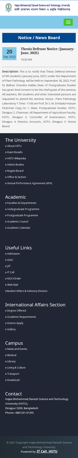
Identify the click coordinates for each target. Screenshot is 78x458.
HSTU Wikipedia (16, 158)
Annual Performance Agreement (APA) (29, 183)
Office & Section (16, 177)
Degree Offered (16, 310)
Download (13, 380)
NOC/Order (14, 278)
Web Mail (12, 284)
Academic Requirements (21, 317)
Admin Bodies (15, 164)
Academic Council (17, 221)
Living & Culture (16, 367)
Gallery (11, 329)
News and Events (17, 349)
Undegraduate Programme (23, 209)
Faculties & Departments (21, 203)
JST (9, 266)
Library (11, 361)
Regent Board (15, 171)
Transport (13, 374)
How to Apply (15, 323)
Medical (11, 355)
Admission (13, 253)
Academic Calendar (18, 228)
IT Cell (10, 272)
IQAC (10, 260)
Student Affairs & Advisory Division (27, 291)
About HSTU (14, 146)
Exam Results (14, 152)
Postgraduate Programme (22, 215)
